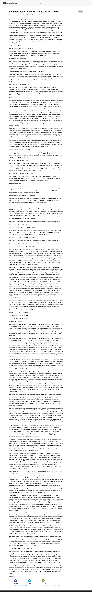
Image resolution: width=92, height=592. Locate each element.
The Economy (47, 3)
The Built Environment (67, 3)
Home (85, 3)
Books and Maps (56, 3)
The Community (37, 3)
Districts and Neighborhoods (16, 14)
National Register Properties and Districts (33, 14)
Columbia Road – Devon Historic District (19, 586)
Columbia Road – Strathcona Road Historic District (50, 586)
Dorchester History (79, 3)
